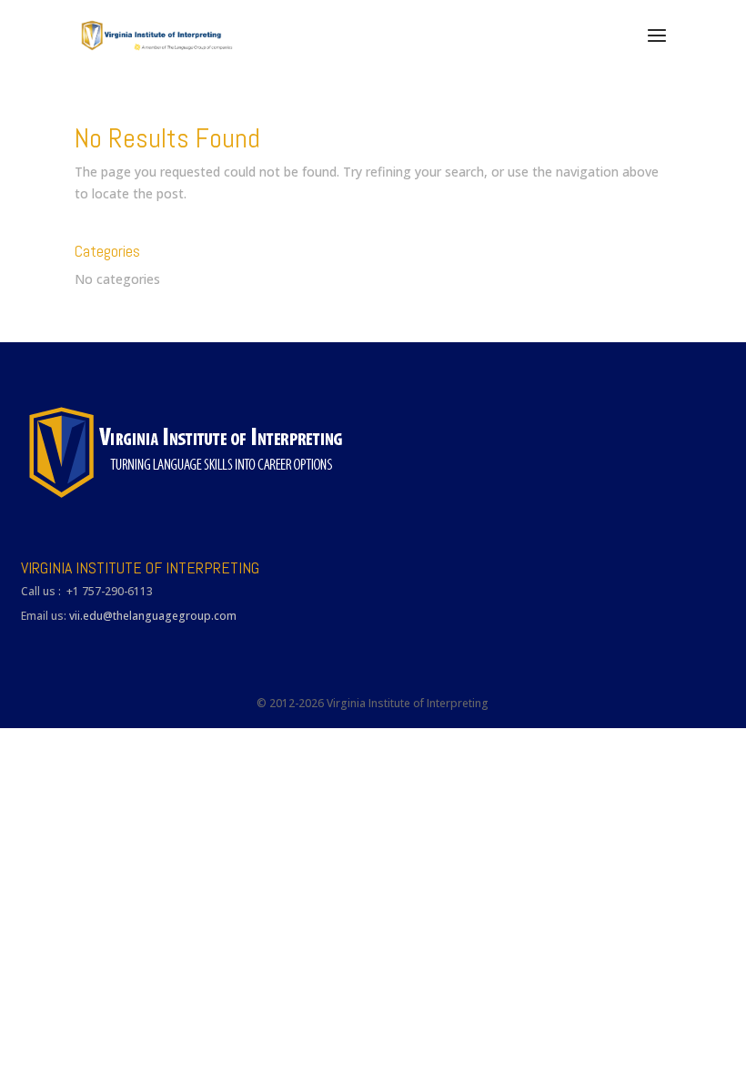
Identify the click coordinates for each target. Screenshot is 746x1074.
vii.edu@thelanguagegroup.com (153, 615)
